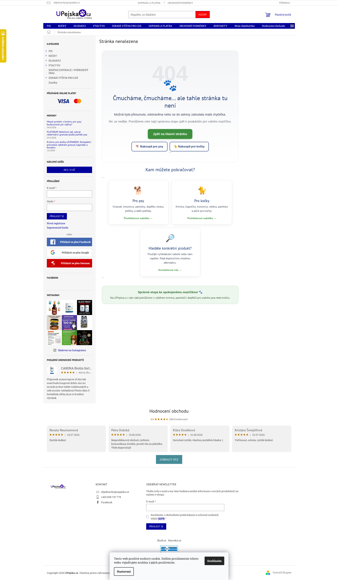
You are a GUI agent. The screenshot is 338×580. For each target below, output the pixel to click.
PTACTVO (54, 65)
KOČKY (53, 55)
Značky (53, 82)
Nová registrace (56, 223)
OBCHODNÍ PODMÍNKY (180, 2)
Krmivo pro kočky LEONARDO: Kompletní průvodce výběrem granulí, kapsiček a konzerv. (69, 145)
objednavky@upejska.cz (115, 491)
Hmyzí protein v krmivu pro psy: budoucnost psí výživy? (64, 123)
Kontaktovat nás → (170, 270)
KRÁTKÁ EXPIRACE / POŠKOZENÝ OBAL (68, 71)
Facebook (106, 502)
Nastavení (124, 571)
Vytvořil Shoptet (282, 572)
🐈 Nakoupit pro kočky (189, 146)
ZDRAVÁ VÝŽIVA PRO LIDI (63, 77)
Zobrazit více (169, 459)
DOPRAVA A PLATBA (149, 2)
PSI (51, 51)
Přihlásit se (57, 216)
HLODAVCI (55, 60)
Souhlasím (214, 561)
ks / (69, 169)
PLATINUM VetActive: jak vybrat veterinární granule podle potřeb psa (67, 133)
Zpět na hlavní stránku (170, 134)
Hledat (202, 14)
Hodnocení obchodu (169, 411)
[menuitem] (48, 26)
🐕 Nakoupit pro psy (149, 146)
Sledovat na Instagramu (72, 350)
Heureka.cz (174, 540)
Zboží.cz (161, 540)
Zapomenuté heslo (57, 227)
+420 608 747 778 (111, 497)
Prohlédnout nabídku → (138, 218)
